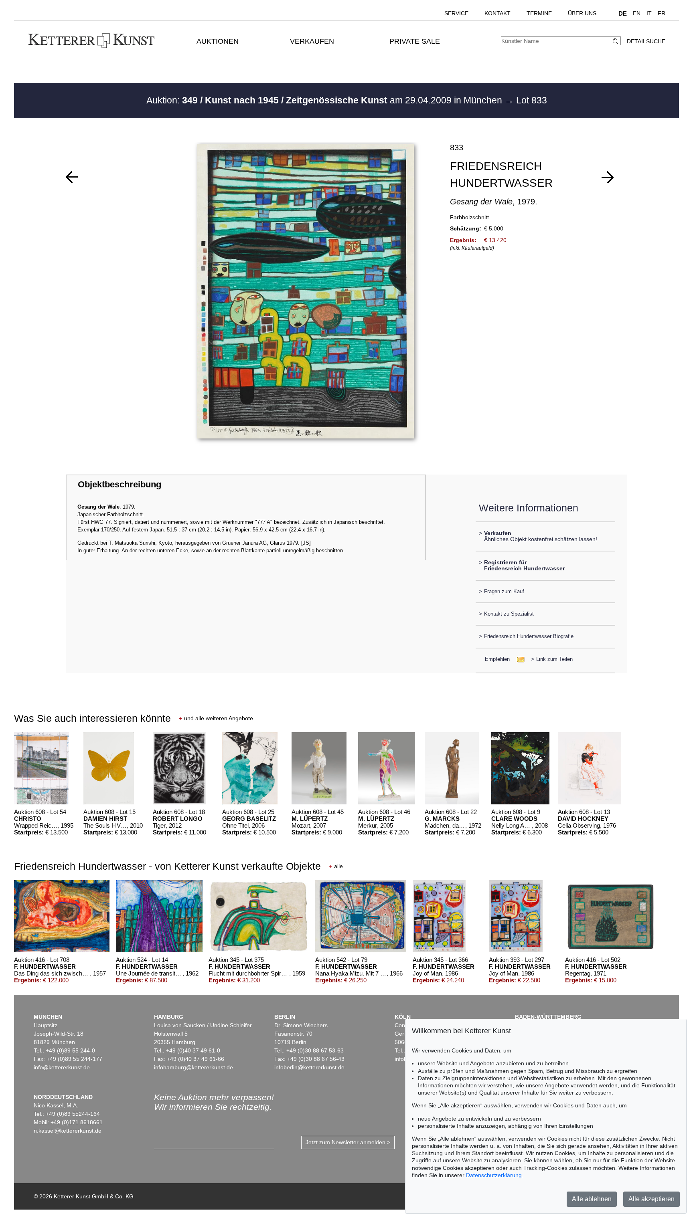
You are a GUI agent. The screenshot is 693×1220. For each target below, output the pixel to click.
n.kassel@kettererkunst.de (67, 1130)
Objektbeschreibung (119, 484)
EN (636, 13)
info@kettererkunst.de (62, 1067)
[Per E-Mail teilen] (518, 659)
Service (456, 13)
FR (661, 13)
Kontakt (497, 13)
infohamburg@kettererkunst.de (193, 1067)
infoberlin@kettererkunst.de (309, 1067)
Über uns (582, 13)
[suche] (616, 41)
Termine (539, 13)
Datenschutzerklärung (494, 1175)
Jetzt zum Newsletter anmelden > (348, 1142)
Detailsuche (646, 41)
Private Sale (414, 41)
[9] (72, 177)
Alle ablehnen (592, 1199)
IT (649, 13)
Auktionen (218, 41)
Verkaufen (312, 41)
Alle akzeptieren (651, 1199)
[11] (608, 177)
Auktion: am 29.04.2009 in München (325, 100)
